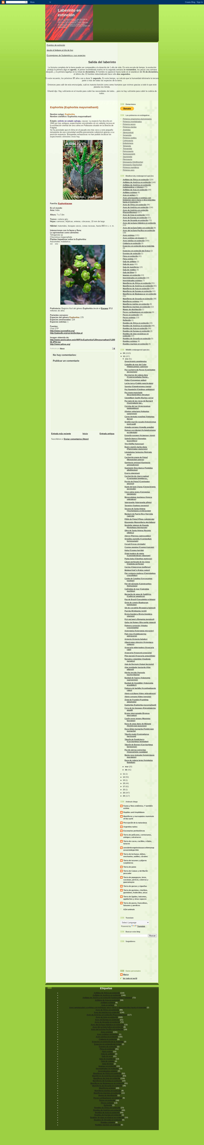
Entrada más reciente (61, 434)
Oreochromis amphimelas (136, 361)
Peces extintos (129, 317)
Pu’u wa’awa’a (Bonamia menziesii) (139, 619)
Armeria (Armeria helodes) (136, 639)
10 (124, 356)
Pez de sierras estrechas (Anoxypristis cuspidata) (136, 751)
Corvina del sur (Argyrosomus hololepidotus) (137, 407)
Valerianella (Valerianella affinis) (138, 502)
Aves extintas (129, 235)
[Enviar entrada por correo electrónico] (113, 348)
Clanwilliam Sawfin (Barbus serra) (139, 398)
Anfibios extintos (130, 192)
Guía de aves (128, 264)
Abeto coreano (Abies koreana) (138, 697)
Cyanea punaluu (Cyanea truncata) (139, 547)
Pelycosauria (128, 151)
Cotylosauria (128, 140)
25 (124, 793)
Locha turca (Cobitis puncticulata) (139, 383)
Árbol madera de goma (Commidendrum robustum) (137, 555)
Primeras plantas (129, 127)
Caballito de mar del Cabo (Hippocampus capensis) (136, 366)
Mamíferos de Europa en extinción (137, 291)
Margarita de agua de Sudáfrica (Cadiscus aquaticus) (138, 595)
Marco (126, 974)
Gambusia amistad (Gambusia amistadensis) (137, 464)
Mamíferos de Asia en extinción (136, 289)
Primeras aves (128, 170)
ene (127, 359)
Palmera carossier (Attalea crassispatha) (136, 627)
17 (124, 786)
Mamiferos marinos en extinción (136, 307)
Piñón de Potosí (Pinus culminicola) (139, 519)
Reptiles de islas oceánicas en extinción (107, 1117)
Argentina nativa (130, 827)
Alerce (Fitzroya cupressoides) (138, 536)
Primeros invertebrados (132, 122)
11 (124, 774)
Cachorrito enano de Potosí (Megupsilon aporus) (136, 458)
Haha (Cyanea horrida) (134, 550)
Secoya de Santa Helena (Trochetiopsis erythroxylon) (138, 510)
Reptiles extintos (130, 341)
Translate (141, 926)
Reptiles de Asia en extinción (135, 328)
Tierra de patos (129, 867)
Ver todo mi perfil (130, 978)
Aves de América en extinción (135, 207)
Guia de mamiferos (131, 267)
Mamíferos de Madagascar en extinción (139, 294)
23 (124, 790)
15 (124, 783)
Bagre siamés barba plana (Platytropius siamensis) (136, 448)
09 (124, 353)
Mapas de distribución (132, 309)
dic (126, 770)
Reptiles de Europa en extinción (136, 331)
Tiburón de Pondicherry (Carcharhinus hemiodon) (136, 740)
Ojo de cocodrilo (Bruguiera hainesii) (140, 608)
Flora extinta (128, 259)
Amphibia (127, 130)
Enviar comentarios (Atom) (76, 439)
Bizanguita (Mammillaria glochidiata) (140, 522)
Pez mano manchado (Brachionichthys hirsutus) (137, 394)
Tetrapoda (127, 146)
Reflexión (127, 320)
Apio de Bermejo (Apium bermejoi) (139, 664)
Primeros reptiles (129, 138)
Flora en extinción (130, 256)
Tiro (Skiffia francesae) (134, 444)
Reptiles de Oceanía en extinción (137, 339)
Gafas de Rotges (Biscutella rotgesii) (140, 622)
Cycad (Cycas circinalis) (135, 544)
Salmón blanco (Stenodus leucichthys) (135, 440)
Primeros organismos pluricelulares (137, 119)
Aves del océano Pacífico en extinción (139, 230)
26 (124, 796)
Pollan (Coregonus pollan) (135, 380)
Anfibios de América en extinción (137, 182)
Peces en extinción (131, 315)
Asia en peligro (129, 195)
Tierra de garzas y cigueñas (135, 886)
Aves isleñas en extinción (134, 241)
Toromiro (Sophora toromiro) (137, 506)
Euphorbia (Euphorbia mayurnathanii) (140, 705)
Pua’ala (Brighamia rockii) (136, 611)
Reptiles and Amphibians (134, 812)
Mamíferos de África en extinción (137, 283)
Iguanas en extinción (131, 275)
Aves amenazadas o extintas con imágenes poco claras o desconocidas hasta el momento (139, 200)
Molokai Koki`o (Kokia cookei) (137, 570)
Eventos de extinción (56, 45)
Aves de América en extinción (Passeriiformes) (135, 211)
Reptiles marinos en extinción (135, 344)
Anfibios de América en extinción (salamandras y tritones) (137, 186)
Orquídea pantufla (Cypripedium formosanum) (138, 540)
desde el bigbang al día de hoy (60, 50)
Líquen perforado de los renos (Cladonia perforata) (137, 563)
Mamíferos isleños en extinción (136, 304)
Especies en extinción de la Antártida (138, 246)
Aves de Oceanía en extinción (135, 220)
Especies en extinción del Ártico (136, 251)
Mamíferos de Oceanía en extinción (138, 299)
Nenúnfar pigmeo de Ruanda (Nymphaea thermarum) (137, 526)
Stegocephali (128, 132)
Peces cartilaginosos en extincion (137, 312)
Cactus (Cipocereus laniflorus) (138, 567)
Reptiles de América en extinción (137, 326)
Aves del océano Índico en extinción (138, 228)
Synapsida (127, 135)
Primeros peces (129, 124)
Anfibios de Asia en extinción (135, 190)
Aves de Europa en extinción (135, 218)
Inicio (85, 434)
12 (124, 777)
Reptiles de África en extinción (136, 323)
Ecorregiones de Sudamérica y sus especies (66, 55)
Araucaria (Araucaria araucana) (138, 653)
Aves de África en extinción (134, 205)
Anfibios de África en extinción (136, 180)
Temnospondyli (129, 154)
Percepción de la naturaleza (135, 823)
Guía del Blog (128, 272)
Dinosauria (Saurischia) (132, 165)
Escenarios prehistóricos (134, 831)
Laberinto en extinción (69, 12)
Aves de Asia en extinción (134, 215)
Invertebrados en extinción (134, 278)
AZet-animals (129, 909)
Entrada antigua (107, 434)
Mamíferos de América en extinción (138, 286)
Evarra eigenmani (132, 473)
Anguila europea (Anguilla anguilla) (139, 427)
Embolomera (128, 143)
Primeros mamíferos (131, 167)
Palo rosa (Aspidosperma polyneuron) (135, 635)
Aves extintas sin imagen (133, 238)
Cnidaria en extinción (132, 243)
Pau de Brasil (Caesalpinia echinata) (140, 599)
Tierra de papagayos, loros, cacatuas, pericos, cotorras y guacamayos (135, 879)
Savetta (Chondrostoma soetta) (138, 386)
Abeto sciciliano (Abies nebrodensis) (140, 693)
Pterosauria (127, 159)
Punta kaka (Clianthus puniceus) (138, 559)
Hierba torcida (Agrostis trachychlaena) (135, 674)
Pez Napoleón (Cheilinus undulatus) (140, 389)
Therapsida (127, 149)
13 (124, 780)
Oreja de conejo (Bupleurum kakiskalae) (136, 604)
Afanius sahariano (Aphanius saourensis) (137, 412)
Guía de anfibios (129, 262)
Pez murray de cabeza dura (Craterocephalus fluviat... (137, 376)
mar (127, 767)
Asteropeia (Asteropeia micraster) (139, 631)
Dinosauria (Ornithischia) (133, 162)
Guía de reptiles (129, 270)
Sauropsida (127, 157)
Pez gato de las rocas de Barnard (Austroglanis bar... (139, 402)
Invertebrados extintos (132, 280)
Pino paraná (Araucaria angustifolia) (140, 656)
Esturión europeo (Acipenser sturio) (140, 435)
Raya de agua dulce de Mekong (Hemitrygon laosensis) (138, 725)
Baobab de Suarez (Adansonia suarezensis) (137, 679)
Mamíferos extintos (131, 301)
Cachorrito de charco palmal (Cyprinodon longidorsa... (137, 477)
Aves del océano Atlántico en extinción (139, 223)
